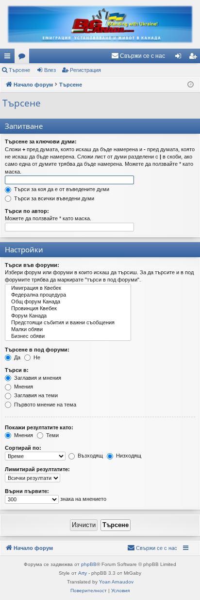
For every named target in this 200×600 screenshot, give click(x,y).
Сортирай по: (23, 448)
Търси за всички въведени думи (53, 198)
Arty (82, 573)
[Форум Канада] (68, 316)
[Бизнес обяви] (68, 336)
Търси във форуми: (32, 265)
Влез (50, 70)
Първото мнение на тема (44, 404)
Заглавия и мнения (37, 378)
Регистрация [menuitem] (194, 58)
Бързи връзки (9, 58)
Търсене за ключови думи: (41, 141)
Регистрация (85, 70)
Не (36, 357)
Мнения (23, 386)
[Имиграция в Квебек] (68, 288)
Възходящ (89, 456)
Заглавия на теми (35, 395)
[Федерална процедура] (68, 295)
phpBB (89, 564)
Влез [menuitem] (180, 58)
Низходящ (128, 456)
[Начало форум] (100, 24)
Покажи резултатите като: (39, 427)
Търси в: (17, 370)
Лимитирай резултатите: (37, 469)
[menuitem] (138, 56)
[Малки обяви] (68, 329)
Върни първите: (27, 491)
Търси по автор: (27, 211)
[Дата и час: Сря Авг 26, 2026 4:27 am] (190, 84)
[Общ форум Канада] (68, 302)
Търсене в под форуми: (37, 350)
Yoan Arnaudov (116, 581)
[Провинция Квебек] (68, 308)
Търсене (19, 70)
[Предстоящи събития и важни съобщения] (68, 322)
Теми (52, 435)
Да (16, 357)
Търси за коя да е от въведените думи (61, 189)
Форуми (23, 58)
